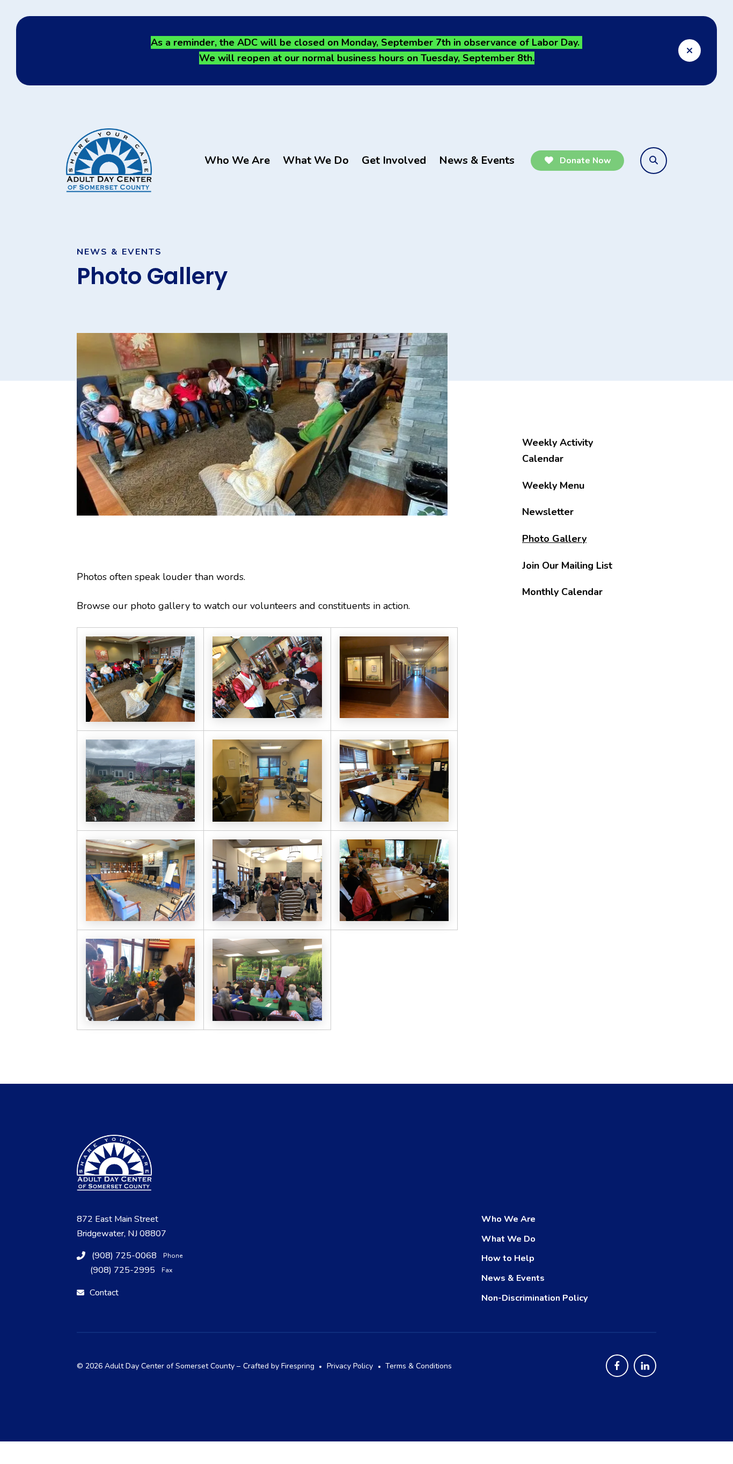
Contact (104, 1293)
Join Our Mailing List (567, 565)
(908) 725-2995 (122, 1270)
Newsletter (548, 511)
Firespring (297, 1366)
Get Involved (394, 160)
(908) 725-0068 (124, 1256)
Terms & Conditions (418, 1366)
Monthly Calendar (562, 591)
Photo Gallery (554, 538)
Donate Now (584, 160)
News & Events (477, 160)
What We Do (316, 160)
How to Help (507, 1258)
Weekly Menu (553, 485)
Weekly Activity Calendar (557, 450)
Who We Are (237, 160)
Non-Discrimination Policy (534, 1298)
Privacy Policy (350, 1366)
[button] (689, 50)
